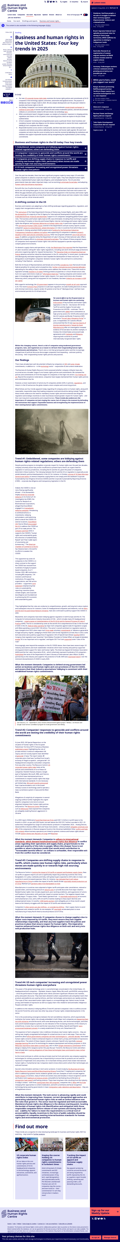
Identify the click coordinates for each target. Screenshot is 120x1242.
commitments (65, 630)
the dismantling (20, 214)
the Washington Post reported (61, 247)
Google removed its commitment (69, 1046)
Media (19, 1224)
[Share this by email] (12, 103)
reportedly (57, 909)
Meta (74, 1082)
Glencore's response (101, 107)
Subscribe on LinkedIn (65, 1224)
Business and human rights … (50, 21)
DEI (66, 364)
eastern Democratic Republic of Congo (34, 834)
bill (71, 265)
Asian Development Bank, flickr (78, 1149)
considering (64, 265)
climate (77, 364)
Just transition (8, 79)
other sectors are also (32, 907)
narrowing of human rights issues (30, 226)
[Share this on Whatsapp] (2, 103)
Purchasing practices (7, 81)
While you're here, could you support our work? (104, 81)
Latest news (12, 15)
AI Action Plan (32, 287)
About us (59, 15)
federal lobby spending (36, 626)
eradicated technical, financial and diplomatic (31, 217)
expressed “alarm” (74, 657)
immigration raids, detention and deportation (65, 1087)
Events (10, 1224)
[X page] (45, 2)
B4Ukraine (24, 809)
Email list (75, 2)
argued (17, 639)
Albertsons (4, 44)
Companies (21, 15)
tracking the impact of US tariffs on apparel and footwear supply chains (57, 872)
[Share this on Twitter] (4, 103)
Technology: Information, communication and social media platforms (7, 54)
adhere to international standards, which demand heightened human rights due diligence (46, 840)
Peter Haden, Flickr (32, 1149)
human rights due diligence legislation (28, 184)
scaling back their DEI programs (48, 1082)
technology (45, 366)
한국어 (48, 25)
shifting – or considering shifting (52, 907)
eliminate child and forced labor (47, 239)
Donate (51, 15)
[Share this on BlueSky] (9, 103)
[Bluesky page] (51, 2)
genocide (20, 756)
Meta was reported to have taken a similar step (32, 1046)
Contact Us (41, 1224)
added (67, 312)
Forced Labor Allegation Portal (72, 318)
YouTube (83, 1082)
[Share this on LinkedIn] (7, 103)
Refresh (113, 8)
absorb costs (49, 890)
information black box (50, 274)
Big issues (37, 15)
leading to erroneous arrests (37, 1078)
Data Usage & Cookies (29, 1224)
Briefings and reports (29, 21)
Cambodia (69, 334)
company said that (21, 531)
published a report (21, 749)
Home (9, 21)
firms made (49, 630)
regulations (78, 383)
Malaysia (79, 334)
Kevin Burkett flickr (82, 85)
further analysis (39, 1134)
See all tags (8, 95)
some (72, 364)
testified (77, 635)
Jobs (14, 1224)
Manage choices (110, 1237)
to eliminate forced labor (69, 182)
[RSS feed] (56, 2)
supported (68, 639)
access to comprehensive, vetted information (39, 228)
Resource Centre (33, 806)
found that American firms (44, 820)
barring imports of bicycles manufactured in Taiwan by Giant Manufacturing (69, 325)
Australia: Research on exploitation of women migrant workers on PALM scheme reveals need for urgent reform (103, 55)
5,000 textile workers (47, 901)
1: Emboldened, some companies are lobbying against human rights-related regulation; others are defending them (47, 148)
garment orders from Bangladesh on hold (45, 884)
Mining (4, 49)
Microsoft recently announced (37, 783)
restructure (22, 212)
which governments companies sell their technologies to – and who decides (53, 1037)
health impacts (20, 1076)
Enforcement (57, 302)
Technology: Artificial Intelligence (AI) (7, 65)
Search (85, 2)
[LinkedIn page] (48, 2)
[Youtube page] (53, 2)
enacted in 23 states (36, 272)
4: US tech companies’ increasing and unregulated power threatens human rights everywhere (46, 168)
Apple (4, 42)
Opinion (45, 15)
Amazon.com (9, 42)
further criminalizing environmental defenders (69, 267)
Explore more (98, 130)
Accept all (95, 1237)
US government (42, 284)
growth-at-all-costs (73, 284)
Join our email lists (14, 17)
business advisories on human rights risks (48, 223)
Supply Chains (8, 82)
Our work (30, 15)
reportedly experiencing (68, 896)
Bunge (9, 44)
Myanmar (54, 834)
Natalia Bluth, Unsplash (43, 320)
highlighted (19, 654)
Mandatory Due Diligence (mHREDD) (9, 87)
